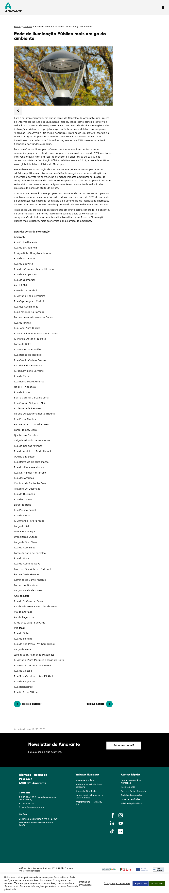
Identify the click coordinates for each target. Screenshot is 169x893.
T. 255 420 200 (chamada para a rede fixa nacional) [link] (37, 798)
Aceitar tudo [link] (157, 883)
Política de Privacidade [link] (85, 883)
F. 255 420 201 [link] (26, 803)
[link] (63, 76)
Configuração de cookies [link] (117, 883)
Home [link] (17, 26)
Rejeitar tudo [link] (141, 883)
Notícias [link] (27, 26)
